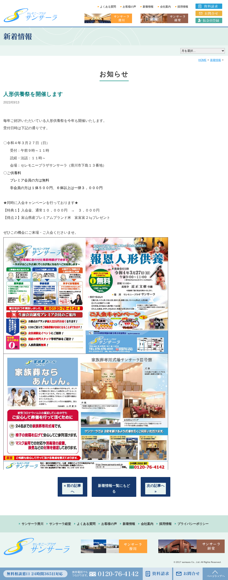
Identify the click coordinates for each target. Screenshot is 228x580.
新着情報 (148, 6)
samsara (186, 562)
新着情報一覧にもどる (114, 488)
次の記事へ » (156, 488)
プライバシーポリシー (193, 524)
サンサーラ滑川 (32, 524)
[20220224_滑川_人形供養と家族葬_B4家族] (85, 467)
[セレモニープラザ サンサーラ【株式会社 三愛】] (30, 15)
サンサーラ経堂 (60, 524)
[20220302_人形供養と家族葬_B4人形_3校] (85, 350)
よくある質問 (108, 6)
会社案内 (165, 6)
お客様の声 (129, 6)
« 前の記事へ (72, 488)
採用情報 (182, 6)
